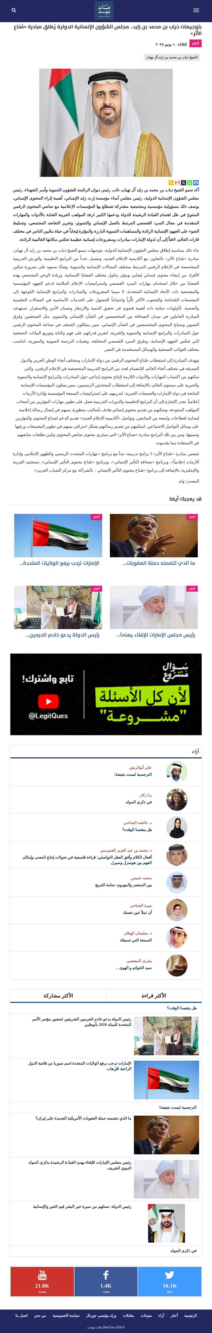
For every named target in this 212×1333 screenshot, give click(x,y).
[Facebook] (196, 182)
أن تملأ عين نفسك (137, 912)
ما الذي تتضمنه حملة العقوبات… (159, 563)
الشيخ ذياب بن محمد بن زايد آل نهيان (172, 57)
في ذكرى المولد (139, 802)
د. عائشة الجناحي (138, 823)
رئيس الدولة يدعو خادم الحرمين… (63, 635)
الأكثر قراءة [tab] (154, 995)
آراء (195, 751)
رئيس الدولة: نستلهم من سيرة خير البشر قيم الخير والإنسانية (82, 1206)
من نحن (40, 1316)
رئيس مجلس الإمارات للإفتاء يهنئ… (155, 635)
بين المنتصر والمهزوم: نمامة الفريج (123, 885)
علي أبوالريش (140, 767)
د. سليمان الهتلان (138, 933)
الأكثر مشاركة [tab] (58, 995)
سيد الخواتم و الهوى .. (134, 968)
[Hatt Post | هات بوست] (104, 10)
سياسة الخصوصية (66, 1316)
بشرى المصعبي (139, 961)
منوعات (146, 1316)
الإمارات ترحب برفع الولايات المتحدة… (59, 563)
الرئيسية (190, 1316)
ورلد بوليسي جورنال (101, 1316)
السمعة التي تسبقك (136, 940)
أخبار (195, 43)
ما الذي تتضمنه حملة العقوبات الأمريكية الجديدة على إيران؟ (83, 1118)
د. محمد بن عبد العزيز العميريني (126, 850)
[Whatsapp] (189, 182)
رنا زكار (146, 795)
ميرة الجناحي (141, 905)
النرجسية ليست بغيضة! (133, 774)
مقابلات (128, 1316)
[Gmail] (177, 182)
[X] (183, 182)
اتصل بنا (22, 1316)
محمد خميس (141, 878)
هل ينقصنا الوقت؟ (137, 830)
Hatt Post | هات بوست (101, 1327)
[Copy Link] (171, 182)
